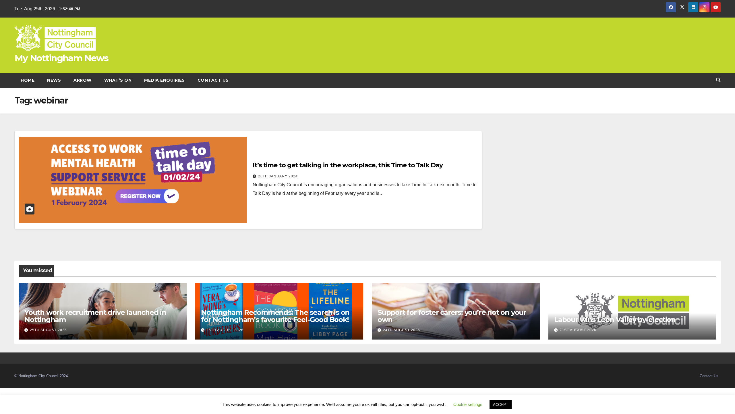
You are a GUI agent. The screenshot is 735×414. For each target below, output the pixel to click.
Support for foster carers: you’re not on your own (452, 316)
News (54, 80)
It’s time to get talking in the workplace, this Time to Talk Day (348, 165)
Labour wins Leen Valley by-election (615, 319)
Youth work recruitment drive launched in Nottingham (95, 316)
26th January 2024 (278, 176)
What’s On (118, 80)
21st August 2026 (578, 330)
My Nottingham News (61, 58)
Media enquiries (164, 80)
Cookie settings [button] (467, 404)
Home (27, 80)
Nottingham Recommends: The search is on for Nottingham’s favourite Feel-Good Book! (275, 316)
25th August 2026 (48, 330)
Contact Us (213, 80)
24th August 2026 (401, 330)
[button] (718, 80)
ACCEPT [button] (500, 404)
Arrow (83, 80)
